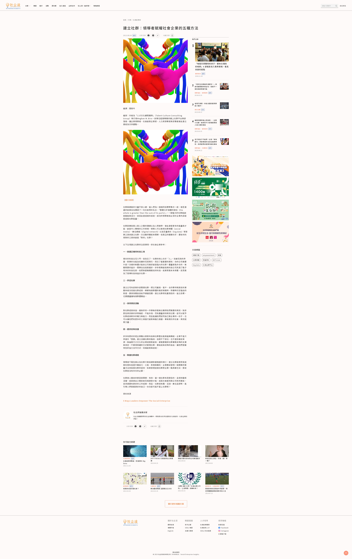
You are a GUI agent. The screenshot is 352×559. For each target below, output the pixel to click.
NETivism (216, 260)
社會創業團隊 (205, 525)
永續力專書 (189, 531)
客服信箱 (221, 525)
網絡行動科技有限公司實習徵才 (189, 458)
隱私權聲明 (176, 552)
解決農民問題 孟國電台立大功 (161, 488)
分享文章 (142, 35)
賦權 (219, 255)
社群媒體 (196, 260)
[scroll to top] (346, 553)
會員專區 (343, 6)
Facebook (224, 528)
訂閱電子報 (222, 534)
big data (196, 265)
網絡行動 (196, 255)
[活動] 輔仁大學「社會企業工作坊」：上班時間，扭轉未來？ (189, 487)
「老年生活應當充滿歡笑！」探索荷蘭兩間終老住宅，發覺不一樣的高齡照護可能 (206, 86)
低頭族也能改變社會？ (131, 488)
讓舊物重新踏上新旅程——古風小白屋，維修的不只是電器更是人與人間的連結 (206, 122)
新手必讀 (188, 525)
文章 (129, 20)
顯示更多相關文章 (176, 503)
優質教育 (198, 74)
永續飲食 (205, 148)
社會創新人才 (205, 528)
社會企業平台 (208, 265)
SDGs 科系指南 (205, 531)
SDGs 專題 (189, 528)
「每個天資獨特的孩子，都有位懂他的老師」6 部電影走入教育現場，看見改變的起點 (212, 66)
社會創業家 (137, 20)
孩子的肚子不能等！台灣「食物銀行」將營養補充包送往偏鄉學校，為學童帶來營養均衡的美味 (206, 141)
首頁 (124, 20)
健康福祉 (197, 93)
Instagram (225, 531)
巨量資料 (206, 260)
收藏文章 (166, 35)
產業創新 (205, 93)
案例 (202, 110)
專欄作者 (171, 528)
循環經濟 (205, 129)
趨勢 (134, 35)
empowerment (208, 255)
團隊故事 (171, 525)
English (170, 531)
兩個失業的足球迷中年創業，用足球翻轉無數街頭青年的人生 (216, 489)
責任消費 (197, 110)
